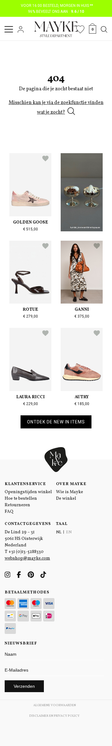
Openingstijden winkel (28, 492)
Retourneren (17, 505)
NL (58, 532)
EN (69, 532)
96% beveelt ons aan (56, 11)
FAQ (9, 512)
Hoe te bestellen (21, 499)
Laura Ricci (30, 397)
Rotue (30, 310)
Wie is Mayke (69, 492)
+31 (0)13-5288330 (26, 552)
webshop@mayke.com (27, 558)
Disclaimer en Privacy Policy (54, 716)
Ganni (82, 310)
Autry (82, 397)
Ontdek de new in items (56, 421)
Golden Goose (30, 222)
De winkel (66, 499)
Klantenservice (25, 484)
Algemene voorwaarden (54, 705)
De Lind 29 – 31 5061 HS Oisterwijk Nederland (24, 538)
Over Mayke (71, 484)
